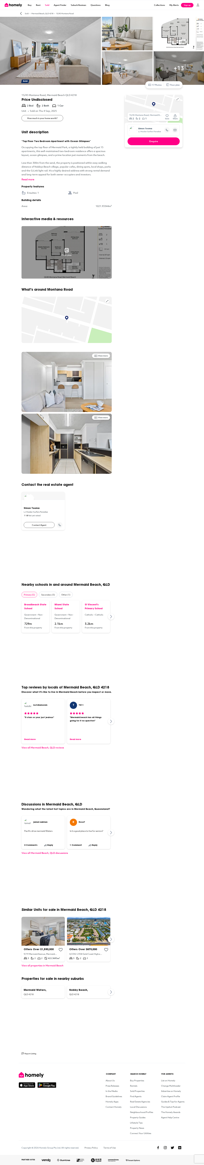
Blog (107, 5)
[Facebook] (158, 1147)
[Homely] (37, 1075)
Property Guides (137, 1117)
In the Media (112, 1091)
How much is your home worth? (42, 118)
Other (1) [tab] (65, 594)
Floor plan (175, 84)
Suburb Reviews (78, 5)
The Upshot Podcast (171, 1106)
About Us (110, 1080)
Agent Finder (60, 5)
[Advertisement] (67, 556)
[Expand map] (107, 301)
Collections (159, 5)
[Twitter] (172, 1147)
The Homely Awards (170, 1112)
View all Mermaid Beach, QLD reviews (43, 747)
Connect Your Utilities (140, 1133)
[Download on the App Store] (28, 1085)
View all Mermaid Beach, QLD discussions (45, 852)
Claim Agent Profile (170, 1096)
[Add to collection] (60, 949)
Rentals (133, 1085)
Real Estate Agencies (140, 1101)
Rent (38, 5)
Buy (30, 5)
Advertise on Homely (171, 1091)
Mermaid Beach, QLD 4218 (42, 13)
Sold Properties (137, 1091)
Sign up (187, 5)
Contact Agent (39, 525)
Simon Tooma (145, 129)
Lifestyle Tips (136, 1122)
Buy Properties (137, 1080)
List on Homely (168, 1080)
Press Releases (112, 1085)
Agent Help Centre (170, 1117)
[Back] (21, 13)
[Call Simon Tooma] (60, 525)
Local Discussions (138, 1106)
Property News (137, 1128)
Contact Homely (114, 1106)
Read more (28, 179)
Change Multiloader (171, 1085)
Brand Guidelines (114, 1096)
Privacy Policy (91, 1147)
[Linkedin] (179, 1147)
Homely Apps (112, 1101)
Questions (96, 5)
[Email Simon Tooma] (175, 130)
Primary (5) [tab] (29, 594)
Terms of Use (109, 1147)
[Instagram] (165, 1147)
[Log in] (198, 5)
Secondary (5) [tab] (48, 594)
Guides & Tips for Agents (172, 1101)
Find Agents (135, 1096)
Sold (47, 5)
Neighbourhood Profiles (141, 1112)
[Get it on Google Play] (46, 1085)
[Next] (111, 617)
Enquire (153, 141)
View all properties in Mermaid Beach (42, 965)
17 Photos (157, 84)
